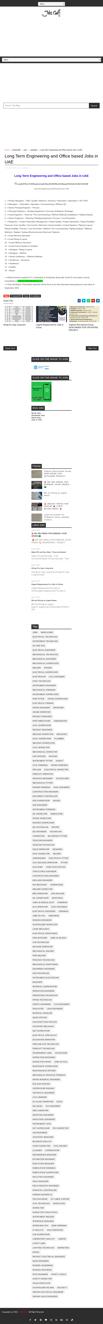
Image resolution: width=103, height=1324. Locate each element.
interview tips (40, 1226)
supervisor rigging (43, 1088)
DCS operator (40, 907)
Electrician (39, 677)
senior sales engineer (45, 1296)
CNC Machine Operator (45, 863)
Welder (37, 668)
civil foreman (40, 765)
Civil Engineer (57, 677)
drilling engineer (43, 880)
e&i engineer (40, 832)
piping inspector (42, 818)
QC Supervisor (41, 898)
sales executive (42, 1283)
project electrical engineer (49, 1257)
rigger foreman (41, 787)
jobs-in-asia (60, 1062)
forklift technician (44, 1049)
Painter (53, 756)
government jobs (42, 1053)
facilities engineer (43, 1177)
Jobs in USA (36, 420)
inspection (59, 1203)
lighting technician (43, 1248)
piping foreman (59, 765)
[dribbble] (51, 1320)
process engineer (43, 778)
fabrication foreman (44, 1168)
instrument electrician (46, 978)
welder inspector (43, 889)
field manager (41, 1181)
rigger (48, 668)
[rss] (56, 1320)
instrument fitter (43, 761)
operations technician (45, 995)
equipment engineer (44, 969)
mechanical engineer (44, 659)
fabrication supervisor (46, 1172)
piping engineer (41, 708)
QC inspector (40, 814)
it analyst (38, 1230)
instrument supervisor (46, 694)
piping (36, 1252)
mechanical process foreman (49, 1075)
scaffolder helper (43, 1288)
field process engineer (46, 1186)
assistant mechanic (43, 1026)
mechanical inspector (45, 752)
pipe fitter (39, 699)
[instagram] (67, 1320)
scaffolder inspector (45, 925)
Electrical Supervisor (45, 672)
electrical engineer (44, 650)
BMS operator (40, 894)
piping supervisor (58, 699)
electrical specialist (45, 1035)
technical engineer (43, 1093)
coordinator (52, 1150)
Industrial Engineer (44, 1119)
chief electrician (56, 867)
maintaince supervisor (45, 1066)
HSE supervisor (41, 801)
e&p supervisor (41, 1031)
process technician (44, 960)
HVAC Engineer (62, 787)
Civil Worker (40, 1097)
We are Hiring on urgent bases (44, 600)
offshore (58, 708)
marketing (63, 1248)
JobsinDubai (39, 858)
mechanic (62, 734)
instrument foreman (44, 809)
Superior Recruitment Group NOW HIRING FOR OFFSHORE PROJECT (83, 327)
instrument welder (43, 1217)
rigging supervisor (43, 823)
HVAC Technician (42, 681)
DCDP (59, 1102)
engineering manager (44, 1155)
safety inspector (42, 1279)
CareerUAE (16, 150)
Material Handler (42, 1013)
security (62, 1288)
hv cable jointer (60, 1199)
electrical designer (44, 911)
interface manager (43, 1221)
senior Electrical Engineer (48, 1292)
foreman (63, 911)
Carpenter (39, 836)
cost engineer (59, 907)
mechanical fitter (43, 783)
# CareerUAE (16, 296)
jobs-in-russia (58, 938)
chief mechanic (41, 929)
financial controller (45, 1190)
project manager (42, 716)
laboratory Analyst (44, 1239)
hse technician (41, 973)
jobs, (19, 168)
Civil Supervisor (42, 725)
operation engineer (43, 991)
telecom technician (43, 845)
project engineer (42, 730)
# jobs (26, 296)
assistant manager (43, 1137)
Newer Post (10, 348)
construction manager (45, 792)
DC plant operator (43, 1102)
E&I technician (40, 827)
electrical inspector (56, 770)
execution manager (43, 1164)
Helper (57, 854)
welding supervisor (44, 743)
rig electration (41, 1084)
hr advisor (61, 1053)
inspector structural (45, 1212)
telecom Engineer (43, 840)
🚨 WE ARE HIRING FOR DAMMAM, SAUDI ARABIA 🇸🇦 (56, 484)
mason (56, 801)
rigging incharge (42, 1270)
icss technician (41, 1203)
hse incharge (40, 1199)
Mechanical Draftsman (45, 964)
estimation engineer (44, 1159)
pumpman (62, 902)
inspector (38, 1208)
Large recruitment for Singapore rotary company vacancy (56, 517)
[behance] (62, 1320)
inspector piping (42, 1062)
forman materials (42, 1195)
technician (56, 832)
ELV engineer (53, 1106)
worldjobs (34, 150)
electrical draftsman (45, 933)
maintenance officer (44, 1071)
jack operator (55, 1230)
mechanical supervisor (46, 663)
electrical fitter (58, 858)
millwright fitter (57, 836)
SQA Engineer (40, 1133)
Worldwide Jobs (38, 415)
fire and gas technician (46, 1044)
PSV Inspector (61, 1128)
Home (7, 150)
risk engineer (40, 1274)
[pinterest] (41, 1320)
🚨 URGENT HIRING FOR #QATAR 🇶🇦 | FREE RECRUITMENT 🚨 (56, 506)
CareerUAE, (12, 168)
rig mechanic (40, 885)
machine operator (43, 947)
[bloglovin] (46, 1320)
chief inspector (41, 1146)
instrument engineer (44, 685)
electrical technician (45, 637)
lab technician (41, 942)
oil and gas (39, 646)
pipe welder (39, 956)
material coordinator (45, 987)
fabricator (57, 814)
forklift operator (43, 774)
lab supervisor (41, 1234)
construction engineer (46, 876)
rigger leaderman (43, 1265)
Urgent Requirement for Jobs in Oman (49, 326)
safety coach (58, 1274)
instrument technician (45, 641)
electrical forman (43, 703)
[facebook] (30, 1320)
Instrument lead (42, 1124)
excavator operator (44, 1040)
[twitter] (35, 1320)
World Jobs (36, 413)
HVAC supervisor (42, 739)
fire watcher (40, 938)
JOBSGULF (23, 1312)
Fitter (64, 863)
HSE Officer (39, 756)
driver (55, 827)
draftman (57, 898)
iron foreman (59, 1226)
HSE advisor (57, 894)
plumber (59, 739)
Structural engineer (44, 871)
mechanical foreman (44, 690)
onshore (57, 849)
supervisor (56, 885)
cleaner (37, 1150)
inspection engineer (44, 1057)
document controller (45, 796)
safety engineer (42, 1004)
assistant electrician (45, 1022)
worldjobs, (25, 168)
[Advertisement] (51, 36)
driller (37, 770)
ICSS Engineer (61, 1004)
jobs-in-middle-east (43, 902)
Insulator (38, 1009)
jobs (25, 150)
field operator (41, 849)
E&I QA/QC (38, 1106)
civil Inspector (41, 747)
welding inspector (43, 734)
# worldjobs (35, 296)
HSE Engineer (40, 805)
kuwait (59, 761)
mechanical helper (43, 951)
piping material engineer (46, 1080)
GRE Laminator (41, 1110)
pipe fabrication (41, 721)
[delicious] (72, 1320)
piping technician (42, 1000)
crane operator (42, 712)
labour (62, 1239)
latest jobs (39, 1243)
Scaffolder (62, 778)
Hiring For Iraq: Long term (14, 325)
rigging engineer (42, 920)
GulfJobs (38, 867)
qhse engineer (41, 1261)
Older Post (92, 348)
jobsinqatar (60, 721)
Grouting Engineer (43, 1115)
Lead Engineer (55, 1009)
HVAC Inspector (41, 854)
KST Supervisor (41, 1128)
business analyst (42, 1141)
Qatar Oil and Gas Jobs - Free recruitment (48, 552)
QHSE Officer (40, 1018)
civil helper (60, 1146)
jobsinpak (53, 916)
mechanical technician (45, 654)
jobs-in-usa (39, 916)
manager (37, 982)
